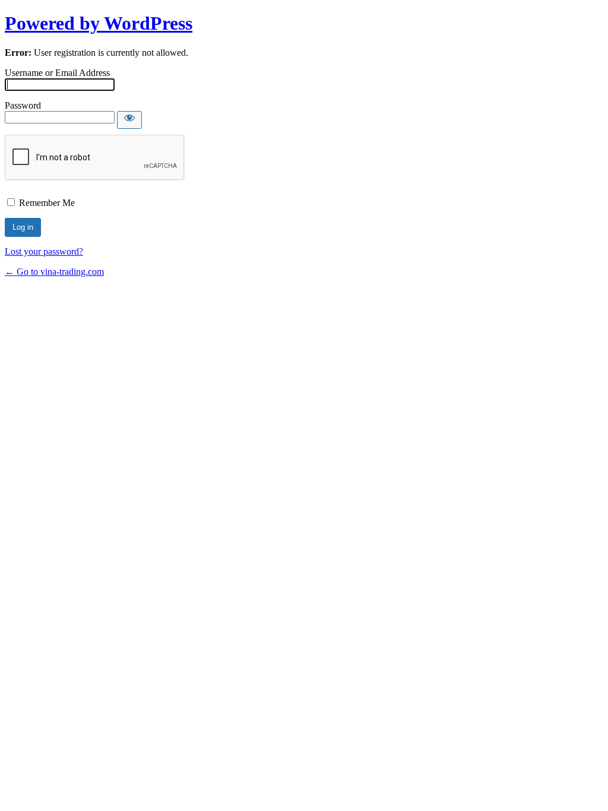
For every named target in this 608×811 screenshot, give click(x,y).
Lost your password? (44, 251)
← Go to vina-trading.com (54, 272)
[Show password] (129, 120)
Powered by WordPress (98, 23)
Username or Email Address (57, 73)
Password (23, 105)
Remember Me (47, 203)
